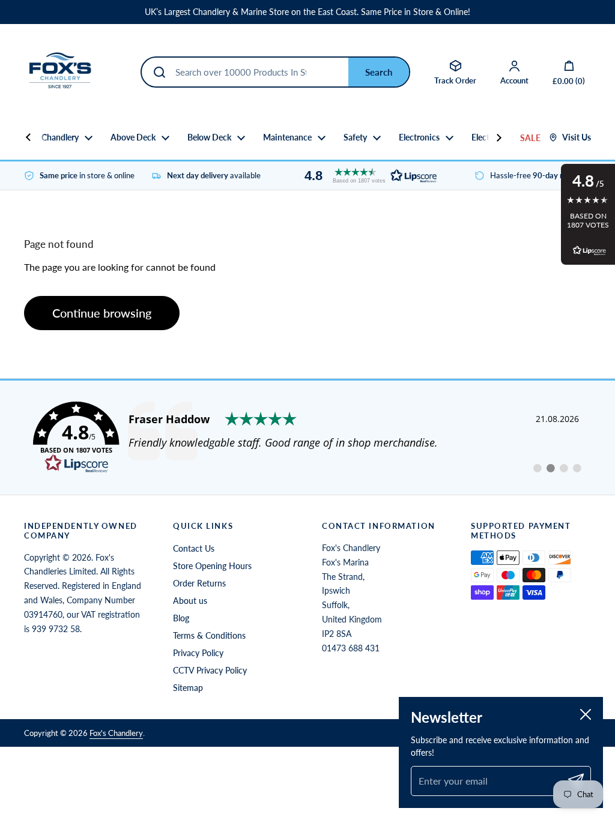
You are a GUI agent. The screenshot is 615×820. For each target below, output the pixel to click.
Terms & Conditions (209, 635)
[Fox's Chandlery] (60, 72)
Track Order (455, 80)
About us (190, 600)
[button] (367, 175)
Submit (378, 72)
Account (514, 80)
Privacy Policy (198, 653)
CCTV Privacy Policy (210, 670)
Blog (181, 618)
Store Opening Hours (212, 566)
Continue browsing (101, 313)
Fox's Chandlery (116, 733)
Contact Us (193, 548)
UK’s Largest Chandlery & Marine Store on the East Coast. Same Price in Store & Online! (307, 12)
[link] (307, 438)
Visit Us (576, 137)
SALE (530, 138)
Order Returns (199, 583)
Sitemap (188, 688)
